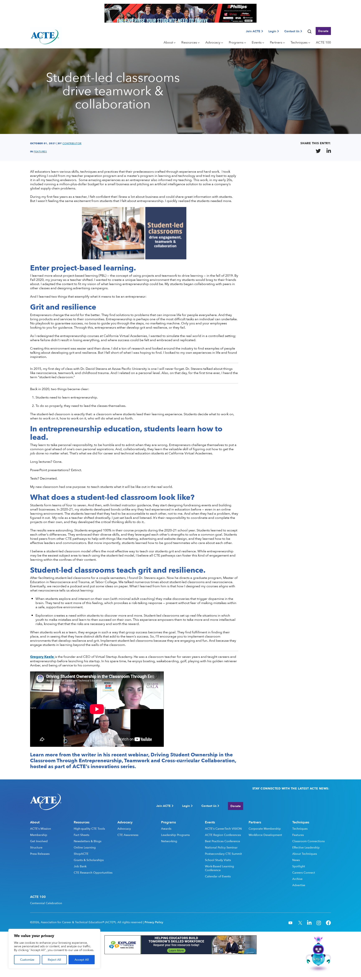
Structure (36, 847)
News (296, 860)
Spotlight (298, 866)
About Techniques (304, 854)
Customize (27, 959)
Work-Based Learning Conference (219, 868)
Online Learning (85, 847)
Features (298, 835)
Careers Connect (303, 872)
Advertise (298, 885)
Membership (38, 835)
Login (272, 31)
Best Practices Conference (222, 841)
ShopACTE (81, 854)
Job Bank (80, 866)
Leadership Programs (175, 835)
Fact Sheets (81, 835)
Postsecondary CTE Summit (223, 854)
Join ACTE (253, 31)
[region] (54, 949)
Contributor (71, 143)
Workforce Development (265, 835)
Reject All (54, 959)
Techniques (300, 828)
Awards (166, 828)
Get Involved (39, 841)
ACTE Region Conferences (223, 835)
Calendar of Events (218, 876)
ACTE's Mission (40, 828)
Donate (323, 30)
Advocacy (124, 828)
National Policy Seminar (221, 847)
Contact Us (291, 31)
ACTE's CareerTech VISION (223, 828)
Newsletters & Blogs (87, 841)
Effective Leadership (306, 847)
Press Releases (40, 854)
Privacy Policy (154, 922)
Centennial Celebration (46, 903)
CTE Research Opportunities (93, 872)
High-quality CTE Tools (89, 828)
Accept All (82, 959)
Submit (323, 805)
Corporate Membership (265, 828)
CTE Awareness (127, 835)
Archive (297, 879)
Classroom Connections (308, 841)
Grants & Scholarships (89, 860)
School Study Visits (218, 860)
